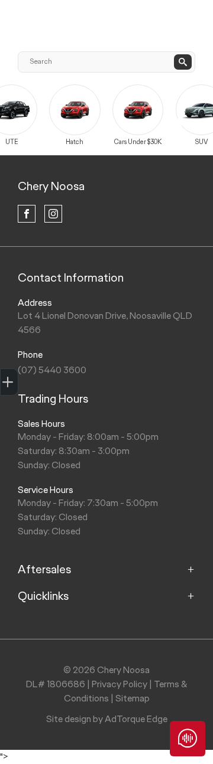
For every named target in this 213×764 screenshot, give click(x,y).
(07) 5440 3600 (52, 370)
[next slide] (177, 124)
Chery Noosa (51, 186)
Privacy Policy (119, 684)
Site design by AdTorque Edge (106, 719)
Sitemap (132, 698)
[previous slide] (44, 115)
